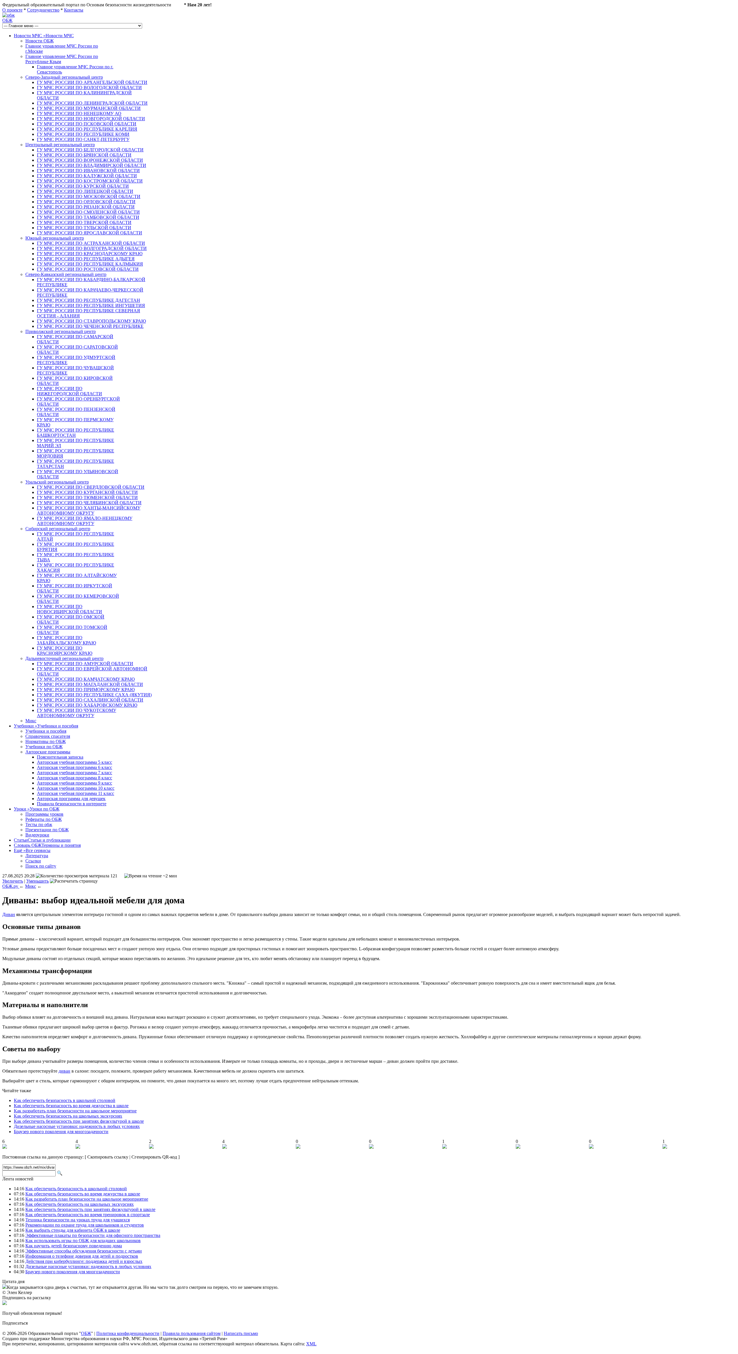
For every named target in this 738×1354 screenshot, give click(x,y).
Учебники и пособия (45, 731)
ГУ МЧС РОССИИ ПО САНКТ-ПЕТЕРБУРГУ (83, 139)
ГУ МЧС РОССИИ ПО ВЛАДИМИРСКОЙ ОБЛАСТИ (91, 165)
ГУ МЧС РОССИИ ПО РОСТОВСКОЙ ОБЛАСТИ (88, 269)
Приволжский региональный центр (60, 331)
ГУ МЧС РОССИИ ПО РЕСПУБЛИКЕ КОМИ (83, 134)
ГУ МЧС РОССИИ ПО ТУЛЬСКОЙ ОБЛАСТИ (84, 227)
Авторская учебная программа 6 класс (74, 767)
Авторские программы (47, 751)
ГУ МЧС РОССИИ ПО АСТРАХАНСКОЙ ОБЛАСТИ (91, 243)
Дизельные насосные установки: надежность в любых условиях (77, 1126)
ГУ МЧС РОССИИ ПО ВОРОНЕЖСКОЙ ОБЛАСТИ (90, 160)
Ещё (32, 850)
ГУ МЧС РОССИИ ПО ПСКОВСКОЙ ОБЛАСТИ (86, 123)
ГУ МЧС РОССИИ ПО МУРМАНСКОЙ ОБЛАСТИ (89, 108)
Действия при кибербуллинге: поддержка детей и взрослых (83, 1261)
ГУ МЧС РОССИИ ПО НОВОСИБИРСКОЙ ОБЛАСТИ (69, 609)
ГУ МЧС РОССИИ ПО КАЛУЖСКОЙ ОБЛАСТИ (87, 175)
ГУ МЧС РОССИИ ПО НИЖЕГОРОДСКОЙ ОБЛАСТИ (69, 391)
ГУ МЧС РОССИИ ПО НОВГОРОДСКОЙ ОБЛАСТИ (91, 118)
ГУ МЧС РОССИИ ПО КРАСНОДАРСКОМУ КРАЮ (89, 253)
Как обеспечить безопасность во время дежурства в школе (71, 1105)
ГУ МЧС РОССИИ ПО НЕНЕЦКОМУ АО (79, 113)
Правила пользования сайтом (192, 1333)
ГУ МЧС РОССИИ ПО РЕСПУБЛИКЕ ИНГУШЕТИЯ (91, 305)
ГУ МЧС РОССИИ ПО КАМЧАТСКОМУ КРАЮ (86, 679)
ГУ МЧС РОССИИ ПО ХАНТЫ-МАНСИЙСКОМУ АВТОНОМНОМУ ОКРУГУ (88, 510)
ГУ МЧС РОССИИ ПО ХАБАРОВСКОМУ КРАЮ (87, 705)
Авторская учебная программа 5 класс (74, 762)
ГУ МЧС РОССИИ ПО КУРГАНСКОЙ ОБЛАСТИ (87, 492)
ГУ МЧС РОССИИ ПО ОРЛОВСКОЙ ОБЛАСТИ (86, 201)
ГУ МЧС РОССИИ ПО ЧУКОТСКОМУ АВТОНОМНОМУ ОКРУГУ (76, 713)
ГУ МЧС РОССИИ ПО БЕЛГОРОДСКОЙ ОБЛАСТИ (90, 149)
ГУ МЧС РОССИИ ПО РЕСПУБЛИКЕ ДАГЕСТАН (88, 300)
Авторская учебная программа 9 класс (74, 783)
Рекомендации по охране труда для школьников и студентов (84, 1225)
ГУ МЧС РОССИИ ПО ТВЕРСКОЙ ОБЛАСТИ (84, 222)
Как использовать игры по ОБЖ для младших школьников (83, 1240)
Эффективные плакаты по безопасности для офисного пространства (92, 1235)
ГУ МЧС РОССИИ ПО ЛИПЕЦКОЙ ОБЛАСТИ (85, 191)
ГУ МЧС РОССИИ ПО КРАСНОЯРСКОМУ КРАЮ (64, 651)
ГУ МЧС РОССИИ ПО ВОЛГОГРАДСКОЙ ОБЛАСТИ (92, 248)
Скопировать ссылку (107, 1156)
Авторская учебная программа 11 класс (75, 793)
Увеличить (12, 881)
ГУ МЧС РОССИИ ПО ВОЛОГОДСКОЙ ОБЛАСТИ (89, 87)
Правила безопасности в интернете (71, 803)
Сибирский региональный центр (57, 528)
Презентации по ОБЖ (47, 829)
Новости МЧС (44, 35)
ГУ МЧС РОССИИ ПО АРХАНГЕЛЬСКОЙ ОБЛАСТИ (92, 82)
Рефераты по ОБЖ (43, 819)
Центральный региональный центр (60, 144)
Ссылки (33, 860)
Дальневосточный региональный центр (64, 658)
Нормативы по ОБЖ (45, 741)
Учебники (46, 725)
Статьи (42, 840)
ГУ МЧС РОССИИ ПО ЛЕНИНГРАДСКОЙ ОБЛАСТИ (92, 103)
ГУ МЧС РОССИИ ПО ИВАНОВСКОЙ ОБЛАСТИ (88, 170)
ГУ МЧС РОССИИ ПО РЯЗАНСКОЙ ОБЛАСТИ (86, 206)
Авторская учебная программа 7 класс (74, 772)
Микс (30, 720)
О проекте (12, 9)
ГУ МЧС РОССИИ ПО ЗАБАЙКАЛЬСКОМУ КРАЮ (66, 640)
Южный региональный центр (54, 238)
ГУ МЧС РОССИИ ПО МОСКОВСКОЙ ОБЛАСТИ (88, 196)
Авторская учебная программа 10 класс (75, 788)
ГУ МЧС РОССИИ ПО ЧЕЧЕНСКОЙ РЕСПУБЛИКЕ (90, 326)
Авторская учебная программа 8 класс (74, 777)
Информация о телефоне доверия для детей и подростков (81, 1256)
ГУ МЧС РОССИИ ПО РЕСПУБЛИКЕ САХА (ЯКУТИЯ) (94, 694)
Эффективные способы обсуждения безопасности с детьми (83, 1250)
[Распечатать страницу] (74, 881)
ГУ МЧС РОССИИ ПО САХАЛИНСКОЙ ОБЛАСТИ (90, 699)
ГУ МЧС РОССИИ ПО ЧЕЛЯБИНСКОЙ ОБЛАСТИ (89, 502)
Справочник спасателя (47, 736)
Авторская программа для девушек (71, 798)
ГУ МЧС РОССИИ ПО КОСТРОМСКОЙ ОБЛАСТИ (90, 180)
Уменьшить (37, 881)
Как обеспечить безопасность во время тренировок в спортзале (87, 1214)
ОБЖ (7, 20)
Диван (8, 914)
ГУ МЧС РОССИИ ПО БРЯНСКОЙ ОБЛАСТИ (84, 155)
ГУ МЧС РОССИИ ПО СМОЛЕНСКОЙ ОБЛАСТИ (88, 212)
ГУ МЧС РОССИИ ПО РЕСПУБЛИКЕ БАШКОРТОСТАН (75, 433)
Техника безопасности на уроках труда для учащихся (77, 1219)
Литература (36, 855)
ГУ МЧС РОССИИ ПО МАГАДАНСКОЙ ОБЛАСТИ (90, 684)
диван (64, 1071)
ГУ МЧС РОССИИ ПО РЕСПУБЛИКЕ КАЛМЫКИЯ (90, 264)
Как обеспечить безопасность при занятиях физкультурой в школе (79, 1121)
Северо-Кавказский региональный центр (65, 274)
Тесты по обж (38, 824)
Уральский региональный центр (57, 481)
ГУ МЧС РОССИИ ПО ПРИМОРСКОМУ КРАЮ (86, 689)
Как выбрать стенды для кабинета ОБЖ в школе (72, 1230)
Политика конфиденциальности (127, 1333)
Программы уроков (44, 814)
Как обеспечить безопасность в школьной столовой (64, 1100)
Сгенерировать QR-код (154, 1156)
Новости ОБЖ (39, 40)
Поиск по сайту (40, 866)
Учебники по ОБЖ (44, 746)
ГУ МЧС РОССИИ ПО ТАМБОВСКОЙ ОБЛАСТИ (88, 217)
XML (311, 1343)
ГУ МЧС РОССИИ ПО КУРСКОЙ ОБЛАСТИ (83, 186)
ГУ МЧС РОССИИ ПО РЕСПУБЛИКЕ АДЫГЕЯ (86, 258)
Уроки (36, 808)
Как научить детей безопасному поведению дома (73, 1245)
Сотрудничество (43, 9)
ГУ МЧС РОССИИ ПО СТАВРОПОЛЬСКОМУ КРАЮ (91, 321)
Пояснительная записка (60, 757)
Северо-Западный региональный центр (64, 77)
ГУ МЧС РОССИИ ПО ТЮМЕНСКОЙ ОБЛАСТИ (87, 497)
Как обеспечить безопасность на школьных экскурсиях (68, 1116)
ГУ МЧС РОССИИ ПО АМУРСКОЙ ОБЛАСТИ (85, 663)
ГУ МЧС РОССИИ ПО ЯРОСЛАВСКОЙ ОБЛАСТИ (89, 232)
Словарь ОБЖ (47, 845)
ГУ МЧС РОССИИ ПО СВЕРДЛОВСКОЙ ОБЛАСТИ (90, 487)
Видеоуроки (37, 834)
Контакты (73, 9)
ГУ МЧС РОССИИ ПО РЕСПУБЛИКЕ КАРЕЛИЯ (87, 129)
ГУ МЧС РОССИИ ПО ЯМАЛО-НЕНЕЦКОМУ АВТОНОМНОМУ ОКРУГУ (84, 521)
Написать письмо (241, 1333)
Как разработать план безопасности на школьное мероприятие (75, 1110)
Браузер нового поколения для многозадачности (61, 1131)
